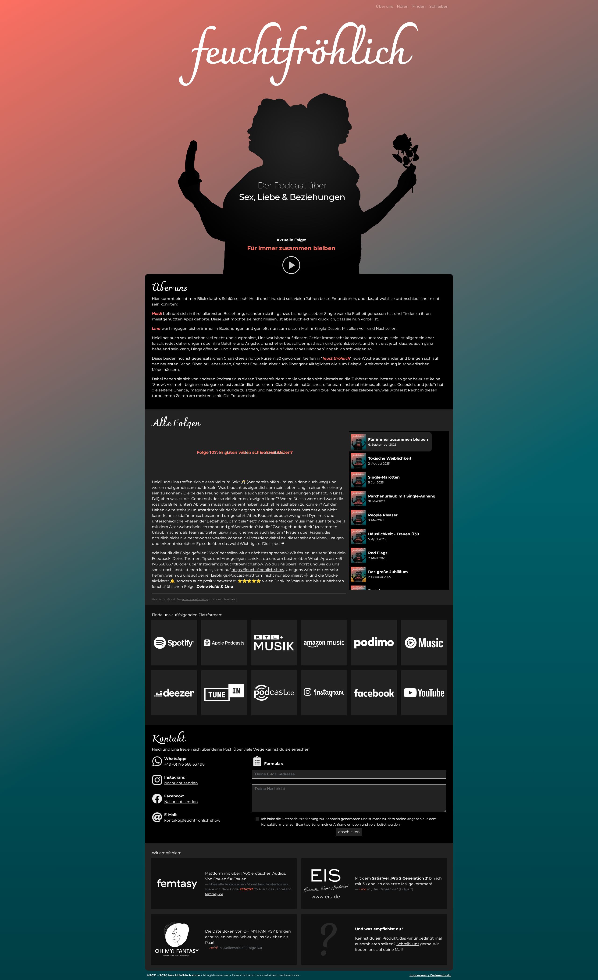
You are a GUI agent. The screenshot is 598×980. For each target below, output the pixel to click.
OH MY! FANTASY (259, 931)
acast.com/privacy (195, 599)
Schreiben (438, 6)
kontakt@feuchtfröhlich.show (192, 820)
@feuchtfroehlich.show (241, 564)
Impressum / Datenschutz (430, 975)
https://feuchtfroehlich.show (257, 570)
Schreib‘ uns (407, 944)
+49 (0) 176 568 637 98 (184, 764)
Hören (403, 6)
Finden (419, 6)
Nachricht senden (181, 783)
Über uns (384, 6)
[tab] (390, 441)
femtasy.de (214, 894)
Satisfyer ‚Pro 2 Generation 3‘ (400, 878)
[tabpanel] (249, 536)
